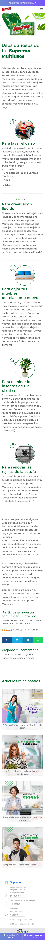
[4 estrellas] (9, 630)
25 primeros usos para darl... (34, 936)
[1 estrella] (3, 630)
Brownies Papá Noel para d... (12, 936)
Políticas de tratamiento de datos (23, 924)
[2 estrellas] (5, 630)
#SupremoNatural (17, 892)
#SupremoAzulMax (17, 890)
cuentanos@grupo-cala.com (21, 919)
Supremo (15, 882)
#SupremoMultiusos (18, 887)
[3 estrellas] (7, 630)
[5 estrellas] (11, 630)
